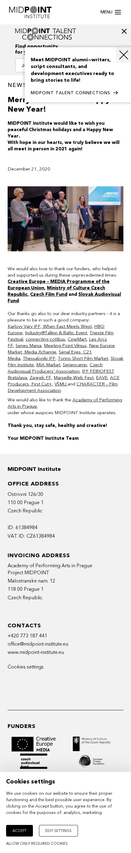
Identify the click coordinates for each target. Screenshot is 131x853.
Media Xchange (39, 352)
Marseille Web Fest (74, 378)
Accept (19, 830)
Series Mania (28, 345)
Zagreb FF (40, 378)
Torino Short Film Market (83, 358)
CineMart (77, 339)
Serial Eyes (70, 352)
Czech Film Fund (48, 294)
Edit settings (58, 830)
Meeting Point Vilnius (65, 345)
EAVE (102, 378)
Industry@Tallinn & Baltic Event (56, 333)
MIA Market (48, 365)
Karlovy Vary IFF (24, 326)
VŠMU (61, 384)
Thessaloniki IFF (39, 358)
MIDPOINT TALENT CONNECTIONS (70, 93)
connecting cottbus (45, 339)
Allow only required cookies (37, 843)
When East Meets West (67, 326)
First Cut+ (41, 384)
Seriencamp (75, 365)
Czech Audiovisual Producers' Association (55, 368)
